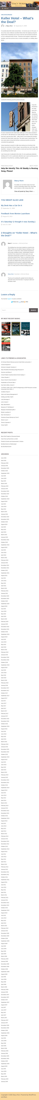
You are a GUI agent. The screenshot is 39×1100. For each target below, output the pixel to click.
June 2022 (3, 552)
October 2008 (4, 969)
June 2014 (3, 795)
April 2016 (3, 739)
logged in (9, 298)
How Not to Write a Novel (7, 385)
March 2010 (4, 925)
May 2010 (3, 920)
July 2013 (3, 823)
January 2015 (4, 777)
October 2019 (4, 631)
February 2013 (4, 836)
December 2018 (5, 657)
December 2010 (5, 902)
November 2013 (5, 813)
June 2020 (3, 611)
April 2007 (3, 1015)
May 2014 (3, 798)
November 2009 (5, 936)
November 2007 (5, 997)
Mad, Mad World (5, 404)
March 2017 (4, 711)
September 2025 (5, 473)
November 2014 (5, 782)
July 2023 (3, 527)
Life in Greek (4, 402)
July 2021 (3, 578)
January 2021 (4, 593)
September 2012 (5, 849)
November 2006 (5, 1028)
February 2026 (4, 463)
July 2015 (3, 762)
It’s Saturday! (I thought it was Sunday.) (18, 222)
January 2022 (4, 562)
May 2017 (3, 706)
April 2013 (3, 831)
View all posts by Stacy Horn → (24, 191)
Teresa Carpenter (5, 422)
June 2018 (3, 672)
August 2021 (4, 575)
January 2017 (4, 716)
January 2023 (4, 537)
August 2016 (4, 729)
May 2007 (3, 1012)
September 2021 (5, 573)
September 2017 (5, 695)
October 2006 (4, 1030)
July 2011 (3, 884)
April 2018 (3, 677)
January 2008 (4, 992)
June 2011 (3, 887)
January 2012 (4, 869)
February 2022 (4, 560)
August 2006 (4, 1035)
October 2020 (4, 601)
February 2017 (4, 713)
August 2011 (4, 882)
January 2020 (4, 624)
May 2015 (3, 767)
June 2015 (3, 764)
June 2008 (3, 979)
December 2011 (5, 872)
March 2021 (4, 588)
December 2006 (5, 1025)
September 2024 (5, 499)
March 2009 (4, 956)
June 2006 (3, 1040)
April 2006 (3, 1045)
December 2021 (5, 565)
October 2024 (4, 496)
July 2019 (3, 639)
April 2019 (3, 647)
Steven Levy (4, 420)
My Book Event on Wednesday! (8, 444)
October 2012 (4, 846)
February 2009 (4, 959)
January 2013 (4, 838)
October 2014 (4, 785)
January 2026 (4, 465)
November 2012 (5, 844)
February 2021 (4, 591)
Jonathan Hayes (5, 391)
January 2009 (4, 961)
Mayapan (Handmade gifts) (8, 409)
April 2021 (3, 585)
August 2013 (4, 821)
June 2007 (3, 1010)
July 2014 (3, 792)
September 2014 (5, 787)
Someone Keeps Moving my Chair (9, 417)
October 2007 (4, 999)
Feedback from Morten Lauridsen (15, 214)
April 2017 (3, 708)
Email (22, 301)
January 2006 (4, 1053)
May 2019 (3, 644)
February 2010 (4, 928)
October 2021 (4, 570)
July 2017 (3, 700)
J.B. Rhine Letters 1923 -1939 (8, 387)
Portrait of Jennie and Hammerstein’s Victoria (12, 441)
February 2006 (4, 1051)
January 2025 (4, 488)
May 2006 (3, 1043)
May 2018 (3, 675)
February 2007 (4, 1020)
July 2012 (3, 854)
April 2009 (3, 953)
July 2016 (3, 731)
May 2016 (3, 736)
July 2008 (3, 976)
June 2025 (3, 478)
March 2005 (4, 1076)
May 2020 (3, 614)
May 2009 (3, 951)
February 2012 (4, 867)
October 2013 (4, 815)
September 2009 (5, 941)
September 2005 (5, 1063)
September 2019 (5, 634)
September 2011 (5, 879)
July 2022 (3, 550)
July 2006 (3, 1038)
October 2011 (4, 877)
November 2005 (5, 1058)
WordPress (32, 1095)
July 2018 (3, 670)
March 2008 (4, 987)
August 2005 (4, 1066)
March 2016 (4, 741)
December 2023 (5, 516)
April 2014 (3, 800)
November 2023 (5, 519)
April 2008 (3, 984)
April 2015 (3, 769)
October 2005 (4, 1061)
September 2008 (5, 971)
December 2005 (5, 1056)
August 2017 (4, 698)
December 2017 (5, 688)
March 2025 (4, 483)
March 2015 (4, 772)
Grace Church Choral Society (8, 380)
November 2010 (5, 905)
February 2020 (4, 621)
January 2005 (4, 1081)
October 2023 (4, 522)
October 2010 (4, 907)
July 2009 (3, 946)
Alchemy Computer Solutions (8, 367)
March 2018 (4, 680)
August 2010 (4, 913)
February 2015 (4, 775)
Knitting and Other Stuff (6, 397)
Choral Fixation (5, 374)
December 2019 (5, 626)
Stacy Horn (9, 26)
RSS (26, 301)
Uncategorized (6, 14)
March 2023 (4, 534)
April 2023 (3, 532)
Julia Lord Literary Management (9, 394)
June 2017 (3, 703)
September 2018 (5, 665)
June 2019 (3, 642)
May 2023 (3, 529)
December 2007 (5, 994)
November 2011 (5, 874)
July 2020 (3, 608)
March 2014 (4, 803)
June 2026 (3, 458)
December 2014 (5, 780)
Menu (6, 8)
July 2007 (3, 1007)
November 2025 (5, 468)
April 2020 (3, 616)
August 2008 (4, 974)
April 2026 (3, 460)
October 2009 (4, 938)
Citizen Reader (5, 377)
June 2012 (3, 856)
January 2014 (4, 808)
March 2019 (4, 649)
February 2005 (4, 1079)
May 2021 (3, 583)
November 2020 (5, 598)
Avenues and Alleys (6, 372)
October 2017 (4, 693)
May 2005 (3, 1074)
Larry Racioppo (5, 399)
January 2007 (4, 1022)
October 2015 (4, 754)
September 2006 (5, 1033)
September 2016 (5, 726)
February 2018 (4, 683)
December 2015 (5, 749)
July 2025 (3, 476)
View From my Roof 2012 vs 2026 (9, 439)
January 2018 (4, 685)
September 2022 (5, 545)
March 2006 (4, 1048)
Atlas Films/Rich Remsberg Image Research (12, 369)
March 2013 (4, 833)
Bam (5, 1097)
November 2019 (5, 629)
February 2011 (4, 897)
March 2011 (4, 895)
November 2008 (5, 966)
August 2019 (4, 637)
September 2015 (5, 757)
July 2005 (3, 1068)
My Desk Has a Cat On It (11, 205)
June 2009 (3, 948)
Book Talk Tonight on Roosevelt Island (10, 436)
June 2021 (3, 580)
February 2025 (4, 486)
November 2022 (5, 539)
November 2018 (5, 660)
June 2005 (3, 1071)
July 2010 (3, 915)
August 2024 (4, 501)
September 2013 (5, 818)
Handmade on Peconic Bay (8, 382)
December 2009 (5, 933)
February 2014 (4, 805)
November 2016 (5, 721)
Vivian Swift (4, 425)
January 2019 (4, 654)
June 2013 (3, 826)
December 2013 (5, 810)
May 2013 (3, 828)
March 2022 (4, 557)
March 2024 (4, 511)
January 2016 (4, 746)
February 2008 (4, 989)
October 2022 (4, 542)
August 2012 (4, 851)
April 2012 (3, 861)
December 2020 (5, 596)
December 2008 (5, 964)
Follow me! (15, 301)
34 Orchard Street (5, 362)
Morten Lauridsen (5, 412)
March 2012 (4, 864)
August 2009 (4, 943)
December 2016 (5, 718)
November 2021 (5, 568)
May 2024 (3, 509)
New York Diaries (5, 414)
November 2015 (5, 752)
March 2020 (4, 619)
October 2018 (4, 662)
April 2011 (3, 892)
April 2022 (3, 555)
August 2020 (4, 606)
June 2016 (3, 734)
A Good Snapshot (5, 364)
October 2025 (4, 470)
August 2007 (4, 1005)
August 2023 (4, 524)
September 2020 (5, 603)
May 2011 (3, 890)
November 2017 (5, 690)
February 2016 (4, 744)
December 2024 (5, 491)
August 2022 (4, 547)
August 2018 (4, 667)
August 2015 (4, 759)
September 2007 (5, 1002)
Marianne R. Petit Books (7, 407)
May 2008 (3, 982)
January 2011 (4, 900)
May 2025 (3, 481)
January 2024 (4, 514)
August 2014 (4, 790)
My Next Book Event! (6, 446)
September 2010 (5, 910)
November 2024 (5, 493)
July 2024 (3, 504)
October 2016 (4, 723)
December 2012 (5, 841)
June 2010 (3, 918)
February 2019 (4, 652)
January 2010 (4, 930)
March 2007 (4, 1017)
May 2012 (3, 859)
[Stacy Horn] (19, 4)
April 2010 (3, 923)
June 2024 (3, 506)
